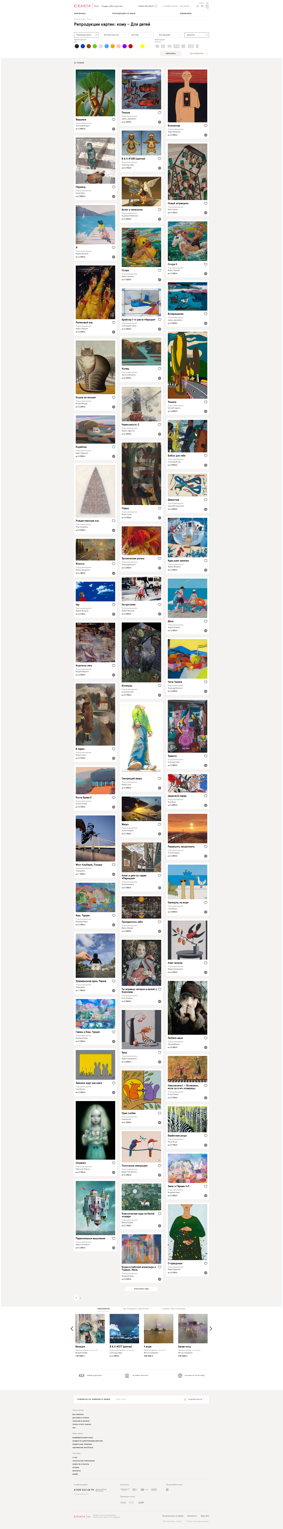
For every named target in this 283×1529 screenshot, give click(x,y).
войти (201, 3)
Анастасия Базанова (129, 375)
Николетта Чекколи (83, 1169)
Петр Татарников (82, 527)
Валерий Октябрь (81, 1353)
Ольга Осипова (127, 998)
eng (207, 3)
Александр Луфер (128, 165)
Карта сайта (205, 1516)
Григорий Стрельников (176, 506)
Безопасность (192, 1516)
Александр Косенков (129, 326)
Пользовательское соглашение (173, 1516)
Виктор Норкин (127, 928)
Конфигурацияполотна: (160, 41)
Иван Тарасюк (173, 210)
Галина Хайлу (80, 193)
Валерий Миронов (82, 672)
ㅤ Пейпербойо (80, 871)
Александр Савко (128, 692)
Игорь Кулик (172, 1142)
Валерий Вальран (82, 404)
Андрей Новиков (174, 627)
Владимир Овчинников (130, 216)
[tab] (104, 1309)
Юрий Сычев (126, 785)
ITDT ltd (179, 1521)
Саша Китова (172, 909)
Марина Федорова (82, 254)
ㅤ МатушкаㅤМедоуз (174, 1044)
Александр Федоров (83, 126)
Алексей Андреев (128, 831)
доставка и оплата (170, 6)
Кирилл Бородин (174, 270)
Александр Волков (174, 462)
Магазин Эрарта (79, 19)
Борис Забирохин (82, 453)
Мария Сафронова (128, 431)
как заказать (185, 6)
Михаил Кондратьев (83, 570)
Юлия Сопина (127, 514)
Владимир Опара (82, 922)
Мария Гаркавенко (174, 132)
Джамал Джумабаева (129, 119)
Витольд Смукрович (151, 1353)
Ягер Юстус (172, 802)
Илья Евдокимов (128, 885)
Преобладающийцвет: (80, 41)
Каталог (90, 19)
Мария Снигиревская (175, 969)
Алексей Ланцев (81, 804)
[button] (86, 34)
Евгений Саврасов (174, 408)
